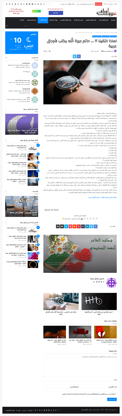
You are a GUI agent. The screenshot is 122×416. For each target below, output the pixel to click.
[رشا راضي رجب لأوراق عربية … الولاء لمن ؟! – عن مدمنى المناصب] (80, 332)
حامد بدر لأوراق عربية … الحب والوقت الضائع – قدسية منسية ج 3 (106, 341)
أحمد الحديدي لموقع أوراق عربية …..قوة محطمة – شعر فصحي (77, 4)
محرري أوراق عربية (108, 51)
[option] (80, 254)
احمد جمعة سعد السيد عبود (22, 80)
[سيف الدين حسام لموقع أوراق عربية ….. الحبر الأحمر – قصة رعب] (33, 256)
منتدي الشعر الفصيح (91, 20)
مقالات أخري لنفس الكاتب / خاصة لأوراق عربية (102, 197)
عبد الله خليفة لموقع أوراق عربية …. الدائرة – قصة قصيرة (16, 262)
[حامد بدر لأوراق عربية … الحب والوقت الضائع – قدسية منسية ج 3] (105, 332)
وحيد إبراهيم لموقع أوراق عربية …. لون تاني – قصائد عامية (16, 163)
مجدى (28, 97)
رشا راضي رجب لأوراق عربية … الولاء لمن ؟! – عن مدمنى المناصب (80, 341)
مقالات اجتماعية (105, 36)
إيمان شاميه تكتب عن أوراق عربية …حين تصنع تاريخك (16, 146)
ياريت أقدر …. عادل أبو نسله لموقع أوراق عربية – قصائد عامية (16, 155)
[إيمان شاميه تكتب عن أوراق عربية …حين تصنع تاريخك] (33, 148)
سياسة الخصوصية (10, 410)
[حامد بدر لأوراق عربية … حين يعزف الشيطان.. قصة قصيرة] (54, 332)
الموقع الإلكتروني (74, 387)
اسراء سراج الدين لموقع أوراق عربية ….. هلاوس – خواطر (16, 246)
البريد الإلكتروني (112, 387)
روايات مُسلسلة (54, 20)
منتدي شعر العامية (78, 20)
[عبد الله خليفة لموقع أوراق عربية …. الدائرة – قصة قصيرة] (33, 264)
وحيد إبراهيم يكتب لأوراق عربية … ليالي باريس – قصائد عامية (17, 172)
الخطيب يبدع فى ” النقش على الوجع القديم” (23, 213)
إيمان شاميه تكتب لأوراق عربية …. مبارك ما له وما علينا (16, 237)
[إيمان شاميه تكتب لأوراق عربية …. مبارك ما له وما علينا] (33, 239)
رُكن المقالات (43, 20)
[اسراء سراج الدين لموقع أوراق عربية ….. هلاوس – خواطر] (33, 247)
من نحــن (24, 410)
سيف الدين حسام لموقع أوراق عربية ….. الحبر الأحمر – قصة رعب (16, 254)
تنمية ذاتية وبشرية (31, 20)
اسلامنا (22, 20)
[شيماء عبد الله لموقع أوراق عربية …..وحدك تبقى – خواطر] (33, 182)
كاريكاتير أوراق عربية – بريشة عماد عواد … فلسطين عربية (22, 131)
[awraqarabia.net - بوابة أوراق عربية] (106, 12)
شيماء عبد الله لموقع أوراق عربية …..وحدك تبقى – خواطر (16, 180)
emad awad (26, 89)
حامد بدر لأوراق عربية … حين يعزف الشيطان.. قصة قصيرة (56, 341)
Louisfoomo (26, 63)
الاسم (115, 379)
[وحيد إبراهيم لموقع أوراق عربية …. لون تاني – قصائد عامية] (33, 165)
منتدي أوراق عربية (103, 20)
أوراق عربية (84, 409)
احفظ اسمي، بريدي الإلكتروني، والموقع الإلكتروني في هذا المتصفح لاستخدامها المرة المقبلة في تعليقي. (88, 394)
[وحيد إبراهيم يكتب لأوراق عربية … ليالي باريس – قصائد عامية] (33, 173)
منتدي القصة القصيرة (65, 20)
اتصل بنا (18, 410)
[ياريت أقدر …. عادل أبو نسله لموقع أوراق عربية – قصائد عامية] (33, 156)
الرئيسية (113, 20)
